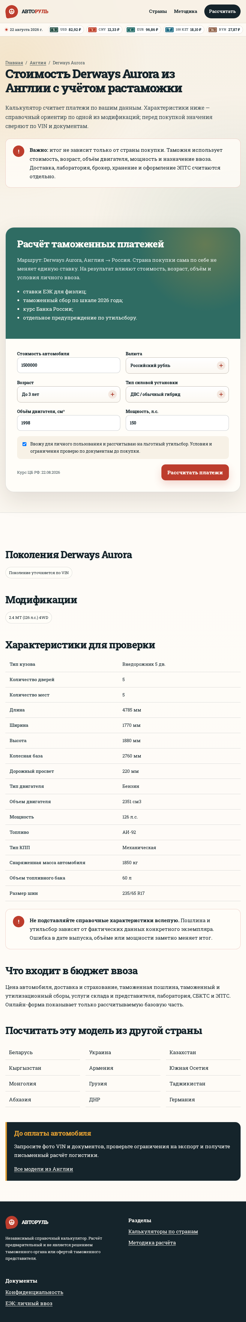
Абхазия (20, 1099)
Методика (185, 11)
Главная (14, 63)
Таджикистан (188, 1083)
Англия (38, 63)
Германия (182, 1099)
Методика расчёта (152, 1242)
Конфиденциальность (34, 1292)
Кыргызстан (25, 1067)
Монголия (22, 1083)
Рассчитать (222, 11)
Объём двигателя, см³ (41, 411)
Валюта (148, 359)
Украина (100, 1052)
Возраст (28, 388)
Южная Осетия (189, 1067)
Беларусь (21, 1052)
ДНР (94, 1099)
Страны (158, 11)
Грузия (98, 1083)
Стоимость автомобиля (43, 354)
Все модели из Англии (43, 1168)
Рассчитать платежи (195, 472)
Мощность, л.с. (142, 411)
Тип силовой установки (153, 388)
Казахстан (183, 1052)
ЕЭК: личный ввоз (28, 1303)
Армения (101, 1067)
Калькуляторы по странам (163, 1231)
